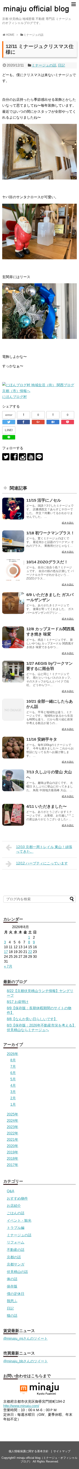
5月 (13, 1079)
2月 (13, 1098)
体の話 (12, 1279)
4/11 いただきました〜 (46, 806)
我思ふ (12, 1301)
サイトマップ (61, 1451)
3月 (13, 1092)
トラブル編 (15, 1228)
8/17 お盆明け (18, 1002)
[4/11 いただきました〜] (13, 815)
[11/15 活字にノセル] (13, 508)
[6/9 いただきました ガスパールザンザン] (13, 603)
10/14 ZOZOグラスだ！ (47, 562)
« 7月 (8, 966)
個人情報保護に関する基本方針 (28, 1451)
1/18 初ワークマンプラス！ (50, 533)
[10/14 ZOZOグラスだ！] (13, 570)
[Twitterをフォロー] (5, 456)
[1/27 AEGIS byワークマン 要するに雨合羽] (13, 672)
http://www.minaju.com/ (21, 1406)
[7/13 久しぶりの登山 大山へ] (13, 780)
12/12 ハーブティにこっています (42, 863)
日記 (61, 65)
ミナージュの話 (44, 65)
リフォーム (15, 1242)
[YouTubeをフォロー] (30, 456)
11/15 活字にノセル (43, 500)
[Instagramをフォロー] (22, 456)
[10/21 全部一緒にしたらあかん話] (13, 710)
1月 (13, 1104)
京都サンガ (15, 1264)
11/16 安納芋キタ (41, 739)
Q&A (10, 1191)
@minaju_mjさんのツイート (25, 1338)
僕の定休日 (15, 1294)
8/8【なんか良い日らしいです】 (32, 1019)
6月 (13, 1073)
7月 (13, 1066)
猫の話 (12, 1315)
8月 (13, 1060)
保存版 (12, 1286)
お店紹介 (14, 1206)
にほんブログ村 (14, 397)
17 (6, 952)
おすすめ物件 (17, 1198)
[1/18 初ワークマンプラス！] (13, 541)
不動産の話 (15, 1250)
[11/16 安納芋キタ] (13, 747)
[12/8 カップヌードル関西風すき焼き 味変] (13, 637)
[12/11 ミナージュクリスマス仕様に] (52, 422)
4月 (13, 1085)
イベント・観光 (19, 1220)
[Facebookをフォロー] (14, 456)
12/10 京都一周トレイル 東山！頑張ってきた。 (44, 849)
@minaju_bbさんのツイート (25, 1361)
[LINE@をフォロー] (39, 456)
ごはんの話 (15, 1213)
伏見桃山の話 (17, 1272)
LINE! (9, 430)
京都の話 (14, 1257)
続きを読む (68, 522)
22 (30, 952)
